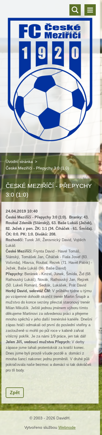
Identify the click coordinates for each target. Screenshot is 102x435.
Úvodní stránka (19, 161)
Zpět (15, 392)
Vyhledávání (75, 10)
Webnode (67, 427)
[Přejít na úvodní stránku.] (50, 73)
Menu (90, 10)
